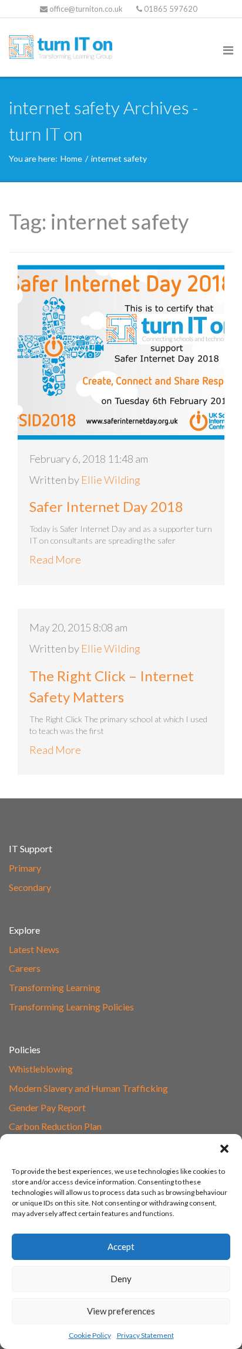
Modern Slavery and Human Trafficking (88, 1088)
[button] (224, 1149)
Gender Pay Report (47, 1107)
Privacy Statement (145, 1335)
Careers (25, 968)
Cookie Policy (90, 1335)
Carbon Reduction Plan (55, 1126)
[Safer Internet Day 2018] (121, 352)
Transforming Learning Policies (71, 1006)
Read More (55, 559)
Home (71, 158)
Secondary (30, 887)
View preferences (121, 1311)
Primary (25, 867)
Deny (121, 1278)
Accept (121, 1246)
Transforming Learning (54, 987)
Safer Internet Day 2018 (106, 506)
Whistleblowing (41, 1068)
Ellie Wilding (110, 479)
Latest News (34, 949)
